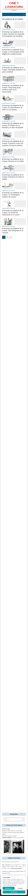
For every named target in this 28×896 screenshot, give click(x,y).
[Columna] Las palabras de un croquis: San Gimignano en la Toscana (13, 231)
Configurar (20, 888)
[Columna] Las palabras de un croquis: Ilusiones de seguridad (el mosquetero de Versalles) (13, 34)
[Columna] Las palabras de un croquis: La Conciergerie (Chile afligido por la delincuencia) (13, 52)
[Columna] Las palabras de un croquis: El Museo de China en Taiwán (13, 177)
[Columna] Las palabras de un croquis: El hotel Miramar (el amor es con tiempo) (13, 108)
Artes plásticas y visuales (8, 29)
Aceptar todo (14, 892)
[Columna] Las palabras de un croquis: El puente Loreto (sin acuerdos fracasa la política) (13, 143)
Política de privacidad (11, 885)
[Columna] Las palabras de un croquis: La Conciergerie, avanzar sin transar (13, 195)
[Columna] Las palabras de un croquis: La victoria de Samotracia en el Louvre (13, 213)
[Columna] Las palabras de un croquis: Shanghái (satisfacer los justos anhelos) (13, 70)
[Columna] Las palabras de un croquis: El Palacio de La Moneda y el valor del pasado (13, 125)
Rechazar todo (8, 888)
